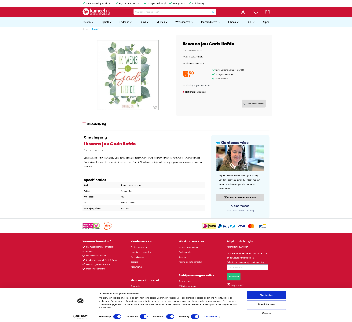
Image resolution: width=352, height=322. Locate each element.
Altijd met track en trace (129, 3)
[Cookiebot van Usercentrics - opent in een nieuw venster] (80, 317)
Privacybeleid (245, 257)
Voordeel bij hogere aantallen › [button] (196, 85)
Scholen (182, 257)
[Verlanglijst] (256, 11)
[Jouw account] (243, 11)
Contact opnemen (139, 247)
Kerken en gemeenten (188, 247)
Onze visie (135, 286)
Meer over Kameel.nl (95, 268)
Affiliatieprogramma (187, 286)
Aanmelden (234, 276)
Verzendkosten (137, 257)
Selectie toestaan (266, 304)
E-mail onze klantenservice (241, 197)
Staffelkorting (197, 3)
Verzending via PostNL (96, 255)
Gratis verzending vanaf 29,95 (99, 3)
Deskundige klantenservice (98, 264)
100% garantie (179, 3)
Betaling (134, 262)
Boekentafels (185, 252)
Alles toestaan (266, 295)
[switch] (144, 316)
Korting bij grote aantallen (190, 262)
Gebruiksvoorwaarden (236, 262)
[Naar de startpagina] (96, 11)
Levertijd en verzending (141, 252)
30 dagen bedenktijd (156, 3)
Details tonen (210, 316)
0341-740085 (241, 206)
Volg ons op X (237, 285)
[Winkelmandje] (268, 11)
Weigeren (266, 313)
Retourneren (136, 266)
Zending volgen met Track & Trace (101, 260)
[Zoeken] (213, 12)
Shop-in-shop (185, 281)
